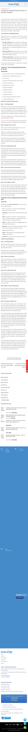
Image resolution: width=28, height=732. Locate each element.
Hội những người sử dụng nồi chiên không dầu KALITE (12, 709)
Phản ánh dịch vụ (4, 661)
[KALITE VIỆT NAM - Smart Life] (14, 4)
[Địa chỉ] (25, 719)
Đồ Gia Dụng (4, 385)
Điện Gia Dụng (4, 382)
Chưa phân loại (4, 379)
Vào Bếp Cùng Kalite (5, 8)
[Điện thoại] (25, 727)
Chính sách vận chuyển (5, 686)
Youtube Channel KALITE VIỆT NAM (9, 707)
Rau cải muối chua (5, 120)
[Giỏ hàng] (26, 4)
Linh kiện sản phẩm (5, 387)
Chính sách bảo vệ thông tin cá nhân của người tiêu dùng (12, 691)
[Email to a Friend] (15, 359)
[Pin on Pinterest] (17, 359)
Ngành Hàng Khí (5, 392)
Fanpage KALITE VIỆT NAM (7, 705)
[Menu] (2, 4)
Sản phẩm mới (4, 397)
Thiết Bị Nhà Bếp (5, 400)
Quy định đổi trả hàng (5, 687)
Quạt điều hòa (4, 395)
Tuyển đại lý (3, 659)
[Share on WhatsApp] (8, 359)
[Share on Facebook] (10, 359)
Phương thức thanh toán (5, 689)
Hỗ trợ (10, 726)
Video (2, 654)
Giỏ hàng (17, 726)
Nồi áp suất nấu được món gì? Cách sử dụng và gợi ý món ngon (7, 365)
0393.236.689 (14, 700)
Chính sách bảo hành (5, 684)
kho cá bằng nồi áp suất (14, 37)
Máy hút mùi (4, 390)
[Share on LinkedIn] (20, 359)
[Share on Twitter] (13, 359)
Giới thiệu (3, 656)
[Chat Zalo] (25, 723)
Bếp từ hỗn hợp (4, 377)
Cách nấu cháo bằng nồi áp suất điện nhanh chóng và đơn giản (21, 365)
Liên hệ (2, 663)
